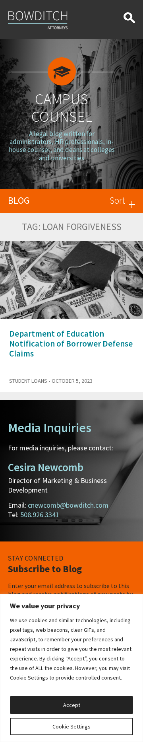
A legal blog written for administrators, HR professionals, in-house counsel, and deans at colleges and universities (62, 145)
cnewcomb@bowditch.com (68, 505)
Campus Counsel (61, 108)
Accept (71, 705)
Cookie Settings (71, 726)
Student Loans (28, 380)
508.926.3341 (39, 514)
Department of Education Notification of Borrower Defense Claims (71, 343)
